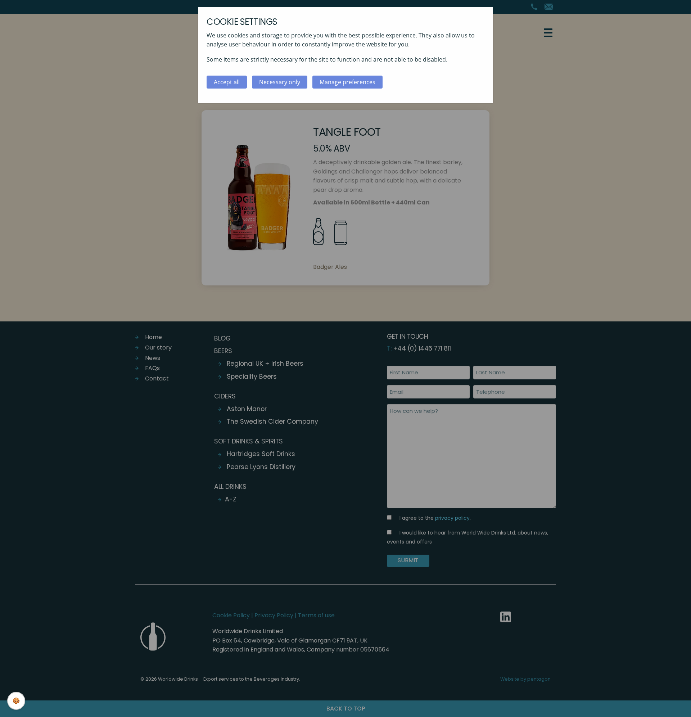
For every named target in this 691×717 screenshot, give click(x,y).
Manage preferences (347, 82)
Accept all (227, 82)
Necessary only (279, 82)
